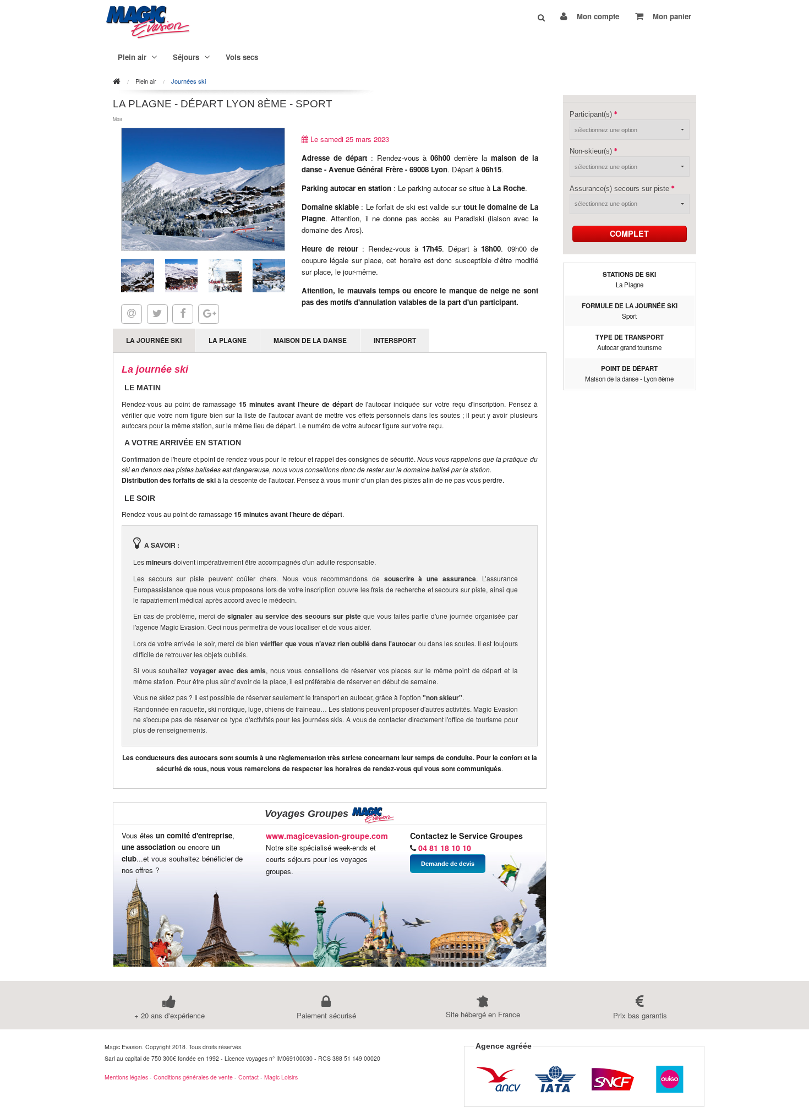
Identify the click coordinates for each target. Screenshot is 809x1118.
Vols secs (242, 57)
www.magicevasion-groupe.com (327, 835)
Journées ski (188, 81)
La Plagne (228, 340)
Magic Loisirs (281, 1077)
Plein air (145, 81)
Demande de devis (447, 863)
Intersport (395, 340)
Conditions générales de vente (193, 1077)
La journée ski (154, 340)
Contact (248, 1077)
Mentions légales (126, 1077)
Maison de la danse (310, 340)
